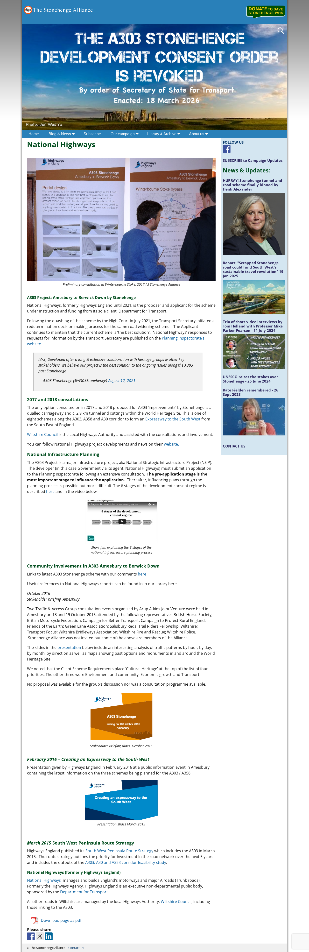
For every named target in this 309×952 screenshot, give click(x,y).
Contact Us (76, 947)
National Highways (45, 880)
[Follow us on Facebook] (227, 149)
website (171, 444)
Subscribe (92, 134)
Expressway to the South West (173, 419)
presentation (69, 647)
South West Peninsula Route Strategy (119, 850)
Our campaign (123, 134)
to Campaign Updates (252, 160)
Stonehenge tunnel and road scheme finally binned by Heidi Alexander (252, 185)
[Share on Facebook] (31, 936)
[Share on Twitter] (40, 936)
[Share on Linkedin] (49, 936)
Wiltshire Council (43, 434)
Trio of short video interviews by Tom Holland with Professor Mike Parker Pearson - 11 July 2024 (253, 326)
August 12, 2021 (121, 380)
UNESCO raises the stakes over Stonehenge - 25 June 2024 (250, 379)
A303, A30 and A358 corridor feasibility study (125, 862)
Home (33, 134)
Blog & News (60, 134)
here (50, 491)
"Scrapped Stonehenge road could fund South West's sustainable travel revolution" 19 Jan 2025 (253, 269)
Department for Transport (84, 892)
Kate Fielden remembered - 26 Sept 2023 (250, 392)
